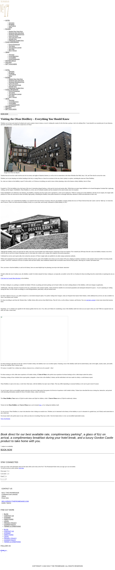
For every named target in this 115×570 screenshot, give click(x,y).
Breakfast (11, 24)
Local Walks (12, 57)
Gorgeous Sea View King (16, 33)
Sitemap (7, 517)
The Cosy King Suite (15, 37)
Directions (8, 519)
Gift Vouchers (11, 64)
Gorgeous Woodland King (16, 34)
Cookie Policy (10, 524)
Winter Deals (10, 61)
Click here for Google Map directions (11, 278)
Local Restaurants (14, 59)
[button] (40, 67)
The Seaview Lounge (15, 47)
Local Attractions (14, 56)
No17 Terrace (13, 50)
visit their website (90, 300)
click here (21, 468)
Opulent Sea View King (16, 31)
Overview (11, 23)
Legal (6, 521)
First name (4, 471)
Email (2, 476)
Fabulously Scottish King (16, 40)
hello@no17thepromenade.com (15, 501)
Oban (7, 52)
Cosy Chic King (13, 36)
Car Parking (12, 26)
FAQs (10, 27)
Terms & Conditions (12, 526)
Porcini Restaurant (14, 44)
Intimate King (13, 39)
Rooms (8, 29)
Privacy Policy (10, 523)
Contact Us (9, 516)
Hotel (7, 20)
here (40, 405)
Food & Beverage (12, 42)
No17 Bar (11, 49)
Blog (6, 514)
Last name (3, 473)
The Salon (12, 46)
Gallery (8, 62)
